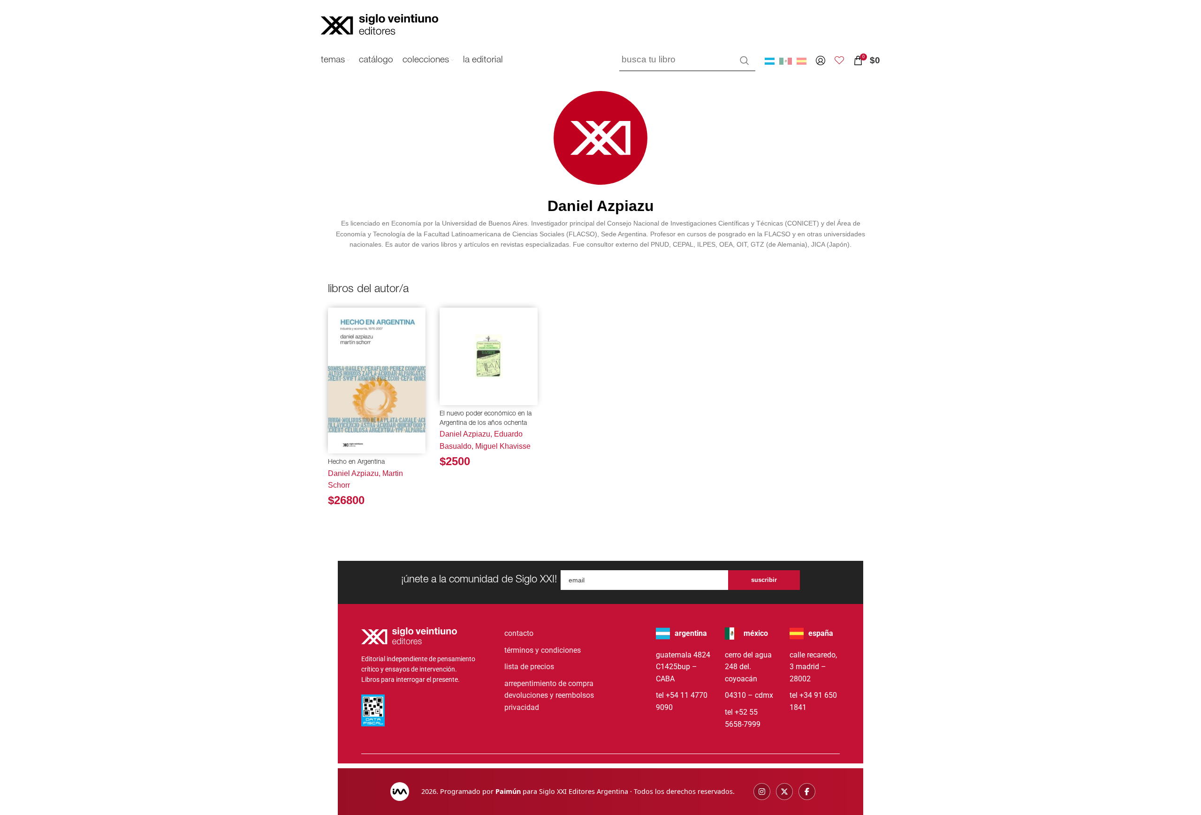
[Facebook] (806, 791)
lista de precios (529, 666)
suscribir (764, 579)
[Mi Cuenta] (820, 60)
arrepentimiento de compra (548, 683)
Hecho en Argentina (356, 462)
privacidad (521, 707)
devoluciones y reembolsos (549, 695)
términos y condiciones (542, 650)
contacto (518, 633)
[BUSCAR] (744, 60)
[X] (784, 791)
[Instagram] (761, 791)
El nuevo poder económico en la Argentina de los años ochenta (486, 419)
